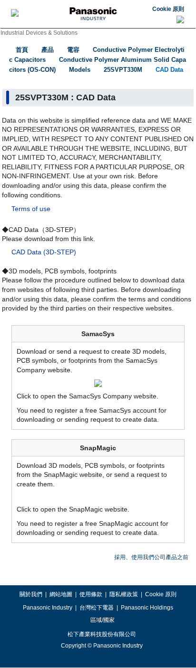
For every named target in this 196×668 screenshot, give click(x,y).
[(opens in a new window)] (98, 383)
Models (79, 69)
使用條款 (90, 594)
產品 (47, 49)
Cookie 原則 (168, 9)
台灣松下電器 (96, 607)
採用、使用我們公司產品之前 (151, 557)
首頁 (22, 49)
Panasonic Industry (47, 607)
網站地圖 (60, 594)
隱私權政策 (123, 594)
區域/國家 (102, 620)
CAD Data (169, 69)
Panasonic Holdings (147, 607)
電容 (73, 49)
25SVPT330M (123, 69)
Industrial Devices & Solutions (39, 32)
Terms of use (30, 209)
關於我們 (31, 594)
